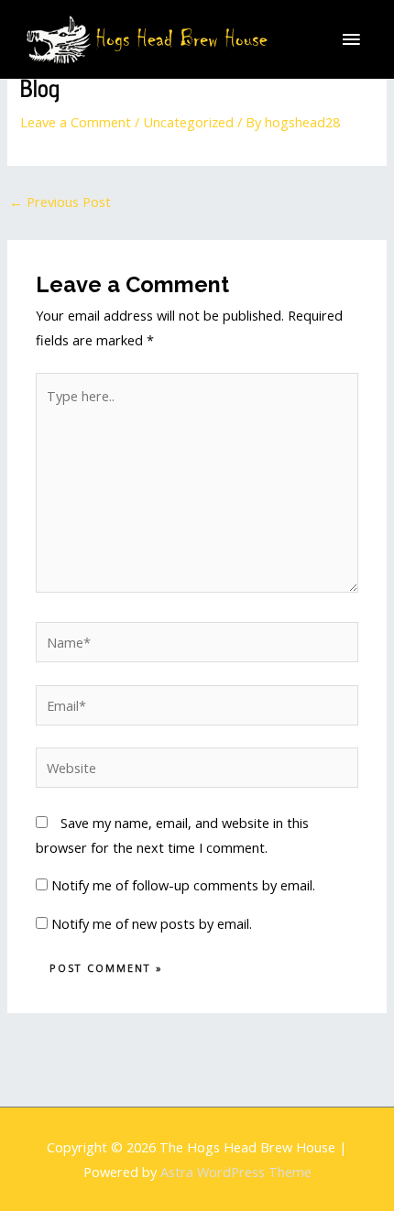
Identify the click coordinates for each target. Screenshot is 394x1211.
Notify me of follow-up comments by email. (183, 885)
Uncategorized (188, 122)
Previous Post (60, 201)
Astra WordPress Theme (236, 1171)
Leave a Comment (75, 122)
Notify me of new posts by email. (151, 923)
